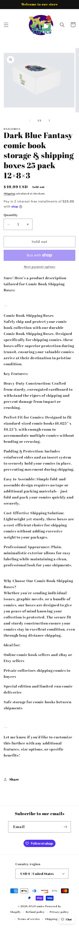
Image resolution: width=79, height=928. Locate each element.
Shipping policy (55, 919)
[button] (6, 24)
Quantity (11, 215)
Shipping (9, 193)
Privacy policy (59, 912)
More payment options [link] (40, 267)
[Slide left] (29, 120)
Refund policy (35, 912)
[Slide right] (49, 120)
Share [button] (14, 779)
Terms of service (28, 919)
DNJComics (37, 906)
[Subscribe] (65, 826)
